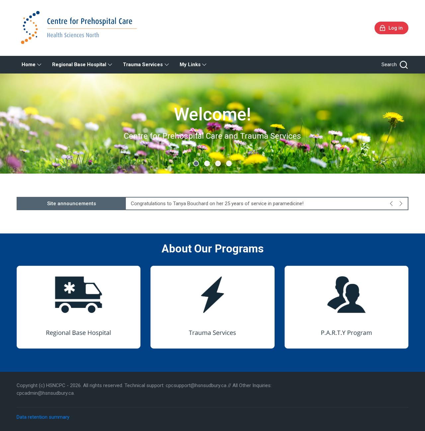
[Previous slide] (391, 203)
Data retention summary (43, 417)
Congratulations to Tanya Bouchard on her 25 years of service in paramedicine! (217, 204)
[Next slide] (401, 203)
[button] (196, 163)
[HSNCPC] (80, 28)
